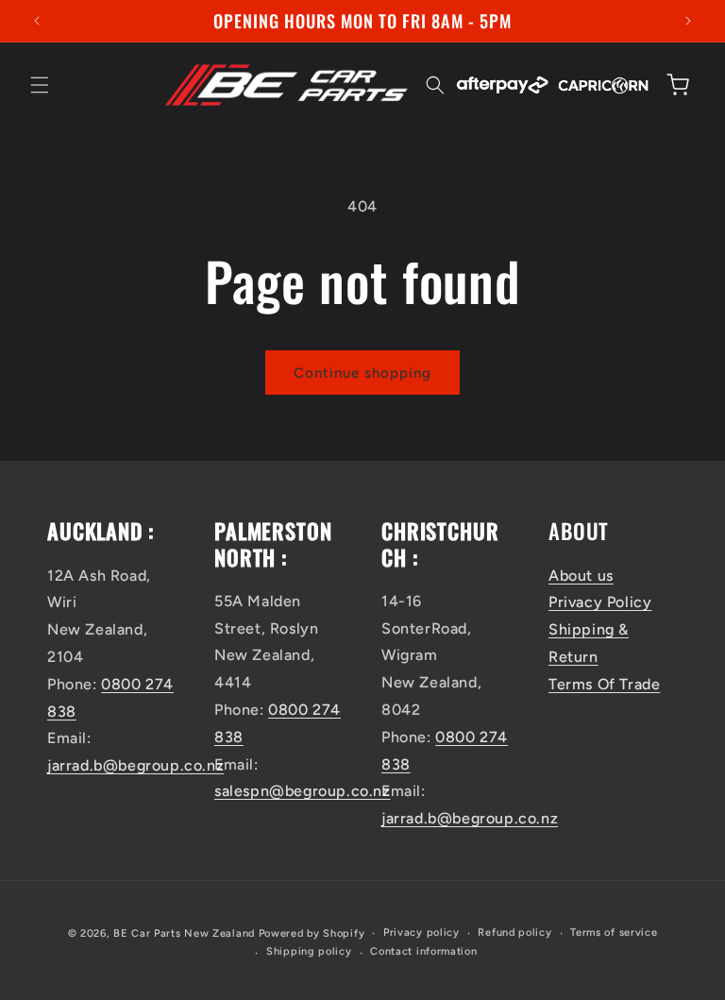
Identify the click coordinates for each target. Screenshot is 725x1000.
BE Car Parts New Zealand (184, 933)
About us (581, 576)
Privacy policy (421, 932)
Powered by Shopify (312, 933)
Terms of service (613, 932)
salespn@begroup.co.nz (302, 791)
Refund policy (514, 932)
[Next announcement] (688, 21)
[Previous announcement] (37, 21)
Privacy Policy (599, 602)
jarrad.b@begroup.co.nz (135, 765)
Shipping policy (309, 951)
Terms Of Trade (604, 684)
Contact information (423, 951)
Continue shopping (362, 372)
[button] (39, 85)
